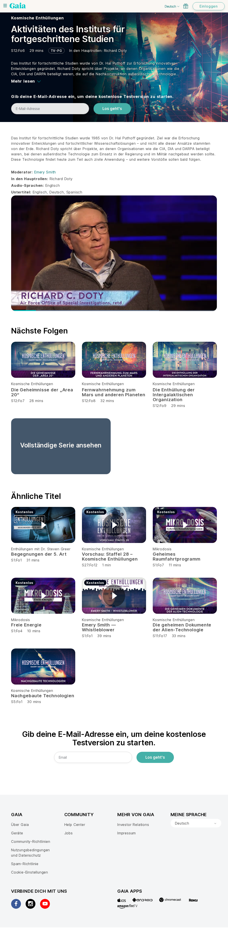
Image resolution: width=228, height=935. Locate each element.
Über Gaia (20, 824)
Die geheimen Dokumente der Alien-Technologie (182, 627)
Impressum (126, 833)
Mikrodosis (162, 549)
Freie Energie (26, 625)
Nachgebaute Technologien (42, 695)
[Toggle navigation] (5, 5)
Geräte (17, 833)
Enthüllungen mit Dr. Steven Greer (41, 549)
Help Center (74, 824)
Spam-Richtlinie (25, 864)
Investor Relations (133, 824)
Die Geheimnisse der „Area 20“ (42, 392)
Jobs (68, 833)
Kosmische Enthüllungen (37, 18)
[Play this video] (43, 525)
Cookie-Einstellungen (29, 872)
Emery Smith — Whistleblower (99, 627)
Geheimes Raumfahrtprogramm (176, 556)
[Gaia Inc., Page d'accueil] (18, 5)
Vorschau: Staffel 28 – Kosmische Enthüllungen (110, 556)
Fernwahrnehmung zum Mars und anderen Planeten (113, 392)
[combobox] (196, 823)
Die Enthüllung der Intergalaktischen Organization (174, 394)
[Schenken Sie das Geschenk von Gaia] (185, 6)
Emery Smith (45, 172)
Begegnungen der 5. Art (38, 554)
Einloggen (209, 6)
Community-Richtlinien (30, 841)
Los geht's (112, 108)
